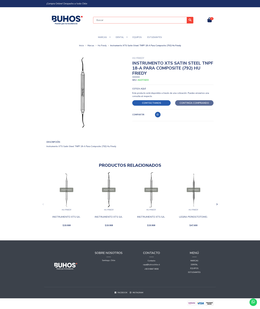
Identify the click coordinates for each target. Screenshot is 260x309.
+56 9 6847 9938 (151, 269)
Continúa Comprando (194, 103)
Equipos (137, 37)
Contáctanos (151, 103)
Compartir (138, 114)
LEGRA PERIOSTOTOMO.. (193, 217)
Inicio (81, 45)
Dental (120, 37)
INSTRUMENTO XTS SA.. (66, 217)
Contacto (151, 260)
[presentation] (43, 204)
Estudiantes (154, 37)
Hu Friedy (102, 45)
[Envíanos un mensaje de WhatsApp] (253, 302)
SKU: (140, 80)
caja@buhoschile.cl (151, 264)
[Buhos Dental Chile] (67, 20)
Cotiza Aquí (139, 88)
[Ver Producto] (66, 233)
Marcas (102, 37)
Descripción (53, 142)
